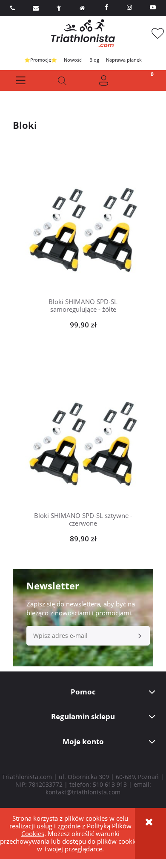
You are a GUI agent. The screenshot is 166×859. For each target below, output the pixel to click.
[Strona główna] (83, 33)
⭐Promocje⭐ (40, 60)
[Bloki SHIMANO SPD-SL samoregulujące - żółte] (83, 225)
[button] (21, 80)
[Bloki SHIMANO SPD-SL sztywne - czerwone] (83, 439)
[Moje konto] (104, 80)
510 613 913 (110, 784)
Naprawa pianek (124, 60)
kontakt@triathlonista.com (83, 792)
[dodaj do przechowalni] (96, 204)
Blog (94, 60)
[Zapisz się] (140, 636)
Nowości (73, 60)
